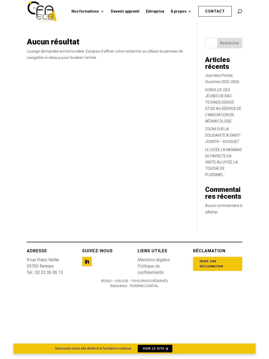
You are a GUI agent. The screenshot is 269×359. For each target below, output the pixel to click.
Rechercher (229, 43)
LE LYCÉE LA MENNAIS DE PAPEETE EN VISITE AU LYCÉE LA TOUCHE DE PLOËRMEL (223, 162)
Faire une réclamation (211, 264)
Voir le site (153, 348)
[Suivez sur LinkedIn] (87, 261)
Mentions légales (154, 259)
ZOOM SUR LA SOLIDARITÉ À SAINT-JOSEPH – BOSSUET (223, 135)
